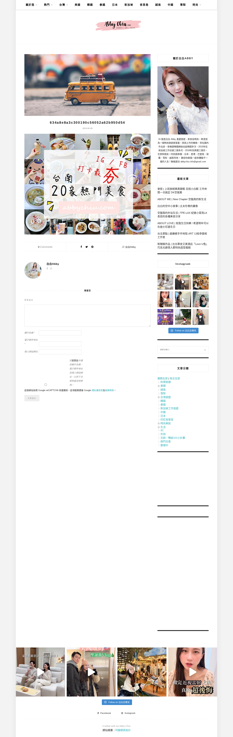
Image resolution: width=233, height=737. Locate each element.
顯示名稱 (29, 332)
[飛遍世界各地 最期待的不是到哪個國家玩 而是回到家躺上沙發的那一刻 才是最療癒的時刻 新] (165, 282)
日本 (115, 4)
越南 (158, 4)
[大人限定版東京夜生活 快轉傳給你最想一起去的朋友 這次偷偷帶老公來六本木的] (165, 317)
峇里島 (144, 4)
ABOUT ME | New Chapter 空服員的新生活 (181, 199)
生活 (163, 427)
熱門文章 (166, 441)
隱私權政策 (97, 390)
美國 (78, 4)
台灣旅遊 (166, 397)
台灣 (62, 4)
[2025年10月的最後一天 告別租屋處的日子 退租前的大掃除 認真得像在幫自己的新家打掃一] (183, 299)
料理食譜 (166, 381)
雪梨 (183, 4)
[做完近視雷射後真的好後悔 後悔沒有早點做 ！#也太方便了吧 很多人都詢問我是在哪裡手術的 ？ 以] (165, 299)
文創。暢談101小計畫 (173, 437)
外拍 (163, 434)
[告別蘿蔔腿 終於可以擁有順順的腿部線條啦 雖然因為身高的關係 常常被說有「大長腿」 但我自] (183, 317)
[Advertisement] (183, 479)
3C (162, 430)
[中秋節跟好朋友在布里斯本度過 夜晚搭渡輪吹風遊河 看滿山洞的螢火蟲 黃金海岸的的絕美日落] (201, 317)
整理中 (164, 445)
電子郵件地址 (31, 342)
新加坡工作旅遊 (169, 408)
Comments (45, 246)
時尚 (195, 4)
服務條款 (109, 390)
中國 (170, 4)
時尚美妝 (166, 423)
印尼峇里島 (167, 419)
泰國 (102, 4)
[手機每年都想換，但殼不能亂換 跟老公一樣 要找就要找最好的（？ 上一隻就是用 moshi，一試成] (201, 299)
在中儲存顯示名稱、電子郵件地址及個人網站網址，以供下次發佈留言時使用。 (76, 372)
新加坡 (129, 4)
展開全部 (162, 378)
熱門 (47, 4)
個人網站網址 (31, 351)
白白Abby (130, 247)
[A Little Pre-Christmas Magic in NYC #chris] (201, 282)
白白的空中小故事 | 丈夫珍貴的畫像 (177, 206)
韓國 (90, 4)
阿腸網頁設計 (123, 730)
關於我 (30, 4)
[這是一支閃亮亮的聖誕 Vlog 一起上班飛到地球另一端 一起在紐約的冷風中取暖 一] (183, 282)
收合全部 (175, 378)
